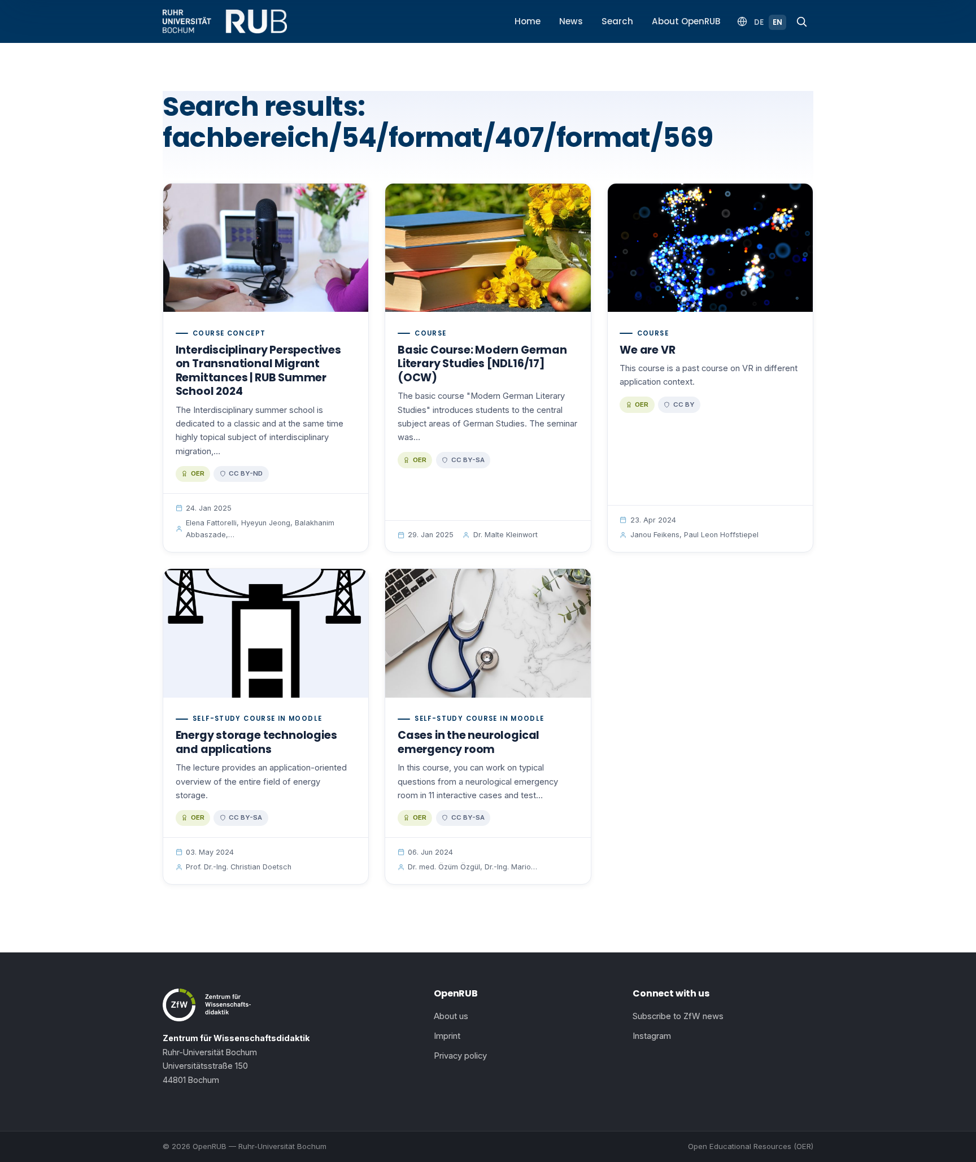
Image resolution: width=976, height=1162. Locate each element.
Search (617, 21)
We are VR (647, 350)
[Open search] (801, 21)
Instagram (652, 1036)
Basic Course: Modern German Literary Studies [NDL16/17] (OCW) (482, 363)
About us (451, 1016)
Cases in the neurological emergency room (468, 742)
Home (528, 21)
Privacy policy (460, 1056)
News (571, 21)
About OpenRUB (686, 21)
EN (777, 22)
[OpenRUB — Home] (225, 21)
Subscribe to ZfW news (678, 1016)
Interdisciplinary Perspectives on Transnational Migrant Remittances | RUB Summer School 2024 (258, 370)
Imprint (447, 1036)
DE (759, 22)
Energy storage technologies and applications (256, 742)
